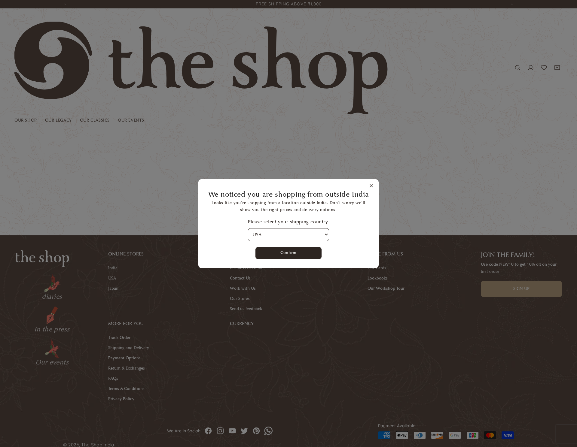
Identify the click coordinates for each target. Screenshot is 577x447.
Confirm (288, 252)
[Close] (371, 186)
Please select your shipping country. (288, 222)
